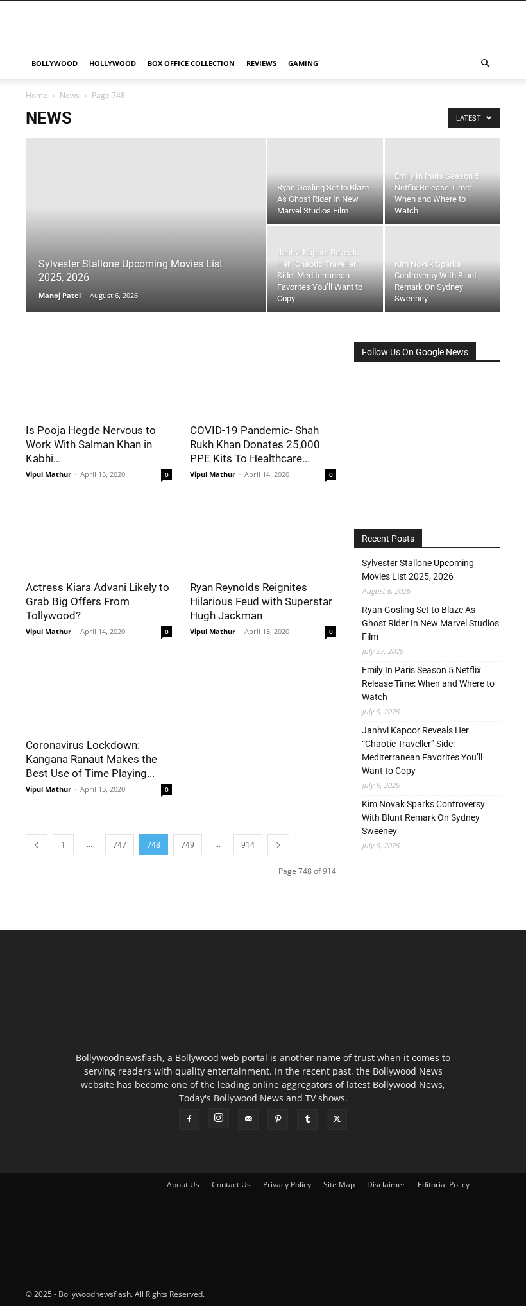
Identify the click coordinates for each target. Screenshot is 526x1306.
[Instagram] (218, 1118)
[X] (337, 1119)
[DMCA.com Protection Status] (303, 1294)
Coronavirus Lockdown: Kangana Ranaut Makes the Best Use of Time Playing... (91, 759)
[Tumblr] (307, 1119)
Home (36, 95)
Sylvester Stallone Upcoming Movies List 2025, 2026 (418, 570)
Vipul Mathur (48, 474)
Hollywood (112, 63)
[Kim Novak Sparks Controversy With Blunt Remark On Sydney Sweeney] (442, 269)
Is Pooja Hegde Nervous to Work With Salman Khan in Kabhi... (91, 444)
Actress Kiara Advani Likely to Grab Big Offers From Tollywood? (97, 601)
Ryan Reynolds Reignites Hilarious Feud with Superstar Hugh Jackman (261, 601)
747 (119, 844)
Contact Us (231, 1184)
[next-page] (278, 844)
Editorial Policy (444, 1184)
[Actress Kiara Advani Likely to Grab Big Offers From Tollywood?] (99, 536)
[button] (485, 64)
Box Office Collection (191, 63)
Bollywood (54, 63)
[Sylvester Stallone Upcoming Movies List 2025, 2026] (146, 242)
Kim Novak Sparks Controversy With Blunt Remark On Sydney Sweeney (423, 817)
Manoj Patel (59, 295)
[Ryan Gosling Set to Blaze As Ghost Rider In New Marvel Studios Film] (325, 181)
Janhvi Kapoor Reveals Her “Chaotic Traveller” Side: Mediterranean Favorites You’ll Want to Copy (422, 750)
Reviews (261, 63)
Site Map (339, 1184)
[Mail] (248, 1119)
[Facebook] (189, 1119)
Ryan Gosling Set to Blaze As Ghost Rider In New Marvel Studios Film (430, 623)
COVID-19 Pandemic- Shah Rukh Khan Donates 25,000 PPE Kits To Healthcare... (255, 444)
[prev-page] (36, 844)
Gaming (303, 63)
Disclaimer (386, 1184)
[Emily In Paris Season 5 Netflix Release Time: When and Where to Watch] (442, 181)
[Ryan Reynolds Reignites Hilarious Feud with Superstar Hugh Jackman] (263, 536)
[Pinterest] (277, 1119)
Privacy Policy (287, 1184)
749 (187, 844)
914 (248, 844)
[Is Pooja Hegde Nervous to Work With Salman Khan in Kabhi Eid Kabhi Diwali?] (99, 378)
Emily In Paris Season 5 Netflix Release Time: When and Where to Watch (428, 683)
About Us (183, 1184)
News (70, 95)
